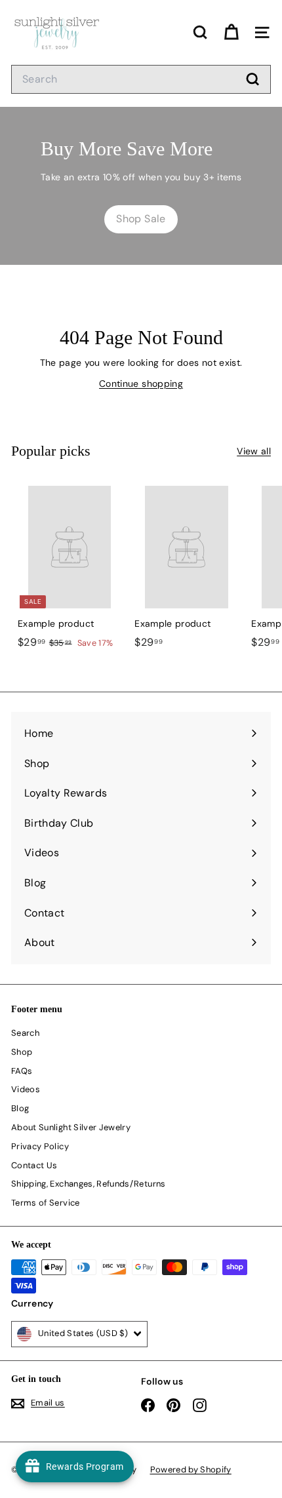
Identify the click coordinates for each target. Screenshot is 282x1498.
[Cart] (231, 32)
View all (254, 451)
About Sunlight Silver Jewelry (71, 1127)
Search (25, 1032)
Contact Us (34, 1165)
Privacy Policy (40, 1146)
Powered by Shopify (191, 1469)
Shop (21, 1051)
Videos (25, 1089)
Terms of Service (45, 1202)
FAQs (21, 1070)
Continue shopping (141, 383)
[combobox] (141, 79)
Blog (20, 1108)
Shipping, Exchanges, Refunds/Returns (88, 1183)
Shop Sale (140, 219)
